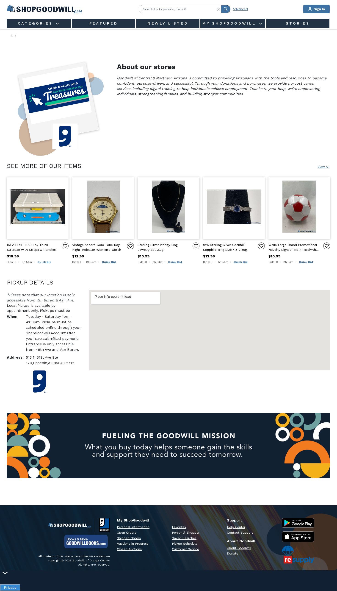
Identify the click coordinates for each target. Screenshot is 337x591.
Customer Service (185, 549)
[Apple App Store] (298, 536)
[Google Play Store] (298, 523)
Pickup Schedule (184, 543)
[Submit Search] (225, 9)
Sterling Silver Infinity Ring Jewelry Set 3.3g (158, 247)
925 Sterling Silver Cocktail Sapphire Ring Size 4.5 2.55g (225, 247)
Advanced (240, 9)
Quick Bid (44, 262)
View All (324, 167)
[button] (218, 9)
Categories (36, 23)
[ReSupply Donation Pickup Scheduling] (298, 554)
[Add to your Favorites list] (65, 246)
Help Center (236, 527)
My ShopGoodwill (230, 23)
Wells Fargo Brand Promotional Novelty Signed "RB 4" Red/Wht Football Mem (292, 247)
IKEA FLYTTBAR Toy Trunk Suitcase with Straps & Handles (31, 247)
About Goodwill (239, 548)
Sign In (319, 9)
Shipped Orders (129, 538)
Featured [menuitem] (103, 23)
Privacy (10, 586)
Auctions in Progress (132, 543)
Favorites (179, 527)
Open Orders (126, 532)
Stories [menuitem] (298, 23)
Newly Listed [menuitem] (167, 23)
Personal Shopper (185, 532)
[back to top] (328, 571)
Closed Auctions (129, 549)
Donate (232, 553)
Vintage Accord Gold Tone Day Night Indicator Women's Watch (96, 247)
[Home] (12, 35)
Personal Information (133, 527)
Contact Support (240, 532)
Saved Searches (184, 538)
